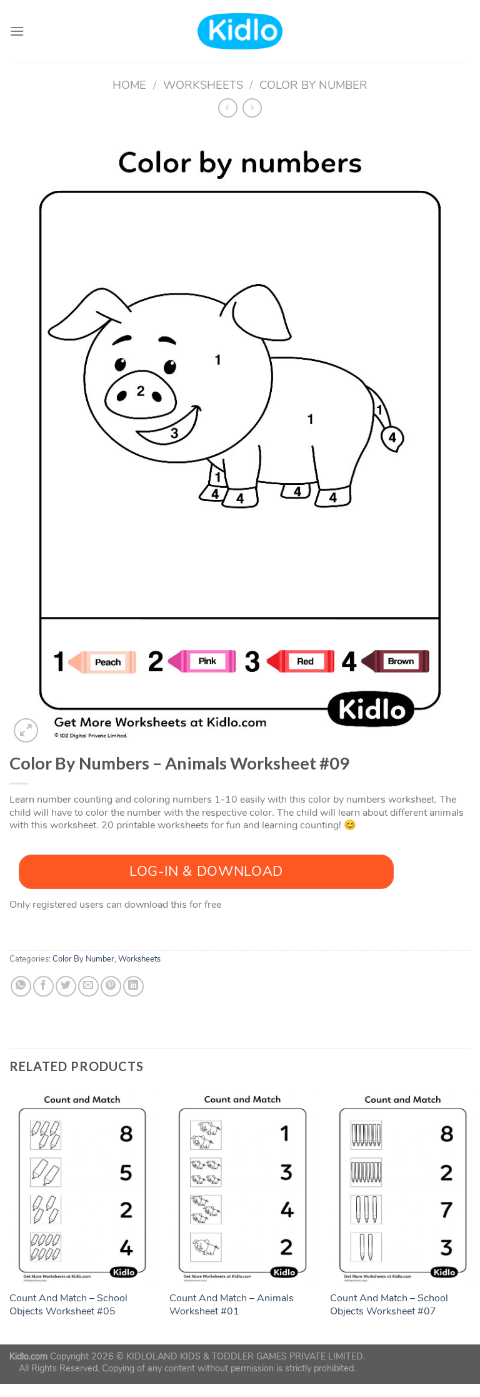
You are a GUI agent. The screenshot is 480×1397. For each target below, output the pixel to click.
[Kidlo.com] (240, 31)
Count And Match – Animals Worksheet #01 (231, 1305)
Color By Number (313, 85)
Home (129, 85)
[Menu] (16, 31)
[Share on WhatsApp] (21, 986)
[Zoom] (26, 730)
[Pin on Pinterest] (111, 986)
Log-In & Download (206, 871)
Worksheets (203, 85)
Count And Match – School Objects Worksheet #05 (68, 1305)
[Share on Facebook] (43, 986)
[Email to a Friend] (88, 986)
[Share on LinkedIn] (133, 986)
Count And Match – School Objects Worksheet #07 (389, 1305)
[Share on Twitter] (66, 986)
